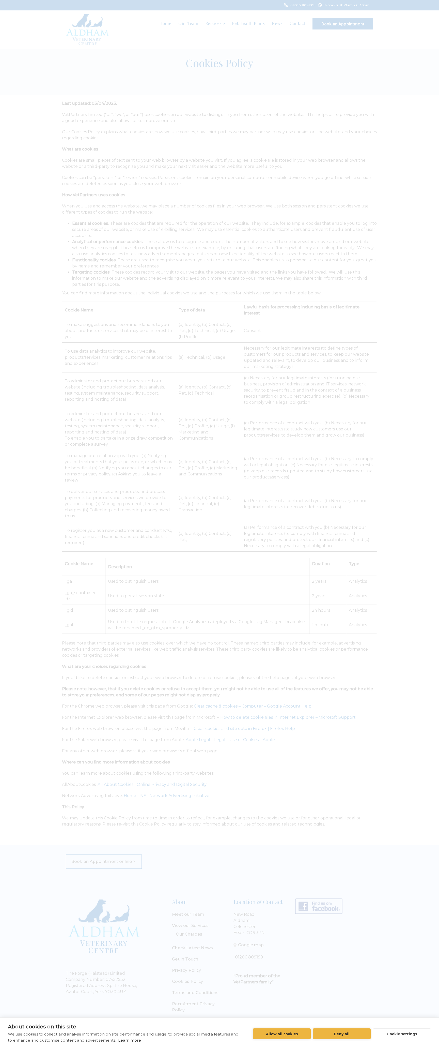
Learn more (129, 1040)
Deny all (342, 1033)
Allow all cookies (282, 1033)
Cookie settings (402, 1033)
